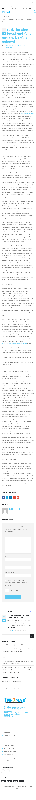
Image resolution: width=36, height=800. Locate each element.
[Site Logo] (6, 12)
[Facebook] (25, 2)
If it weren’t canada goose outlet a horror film (18, 616)
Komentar (8, 536)
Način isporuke (9, 745)
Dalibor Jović (9, 45)
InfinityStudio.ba (18, 789)
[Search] (32, 636)
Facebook (3, 497)
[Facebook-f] (3, 771)
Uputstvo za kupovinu (11, 758)
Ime (6, 557)
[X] (29, 2)
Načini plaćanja (9, 748)
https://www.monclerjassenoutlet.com (14, 344)
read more (11, 627)
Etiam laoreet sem (16, 681)
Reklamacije (8, 755)
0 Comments (8, 48)
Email (18, 497)
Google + (14, 497)
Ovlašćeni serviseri (10, 761)
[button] (3, 8)
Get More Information (27, 114)
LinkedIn (10, 497)
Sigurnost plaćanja (11, 751)
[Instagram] (32, 2)
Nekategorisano (21, 45)
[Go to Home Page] (2, 17)
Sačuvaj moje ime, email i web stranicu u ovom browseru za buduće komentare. (17, 582)
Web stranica (9, 572)
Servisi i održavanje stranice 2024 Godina (16, 645)
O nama (7, 732)
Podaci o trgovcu (10, 735)
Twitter (7, 497)
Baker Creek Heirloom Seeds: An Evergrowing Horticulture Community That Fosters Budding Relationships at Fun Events (18, 669)
